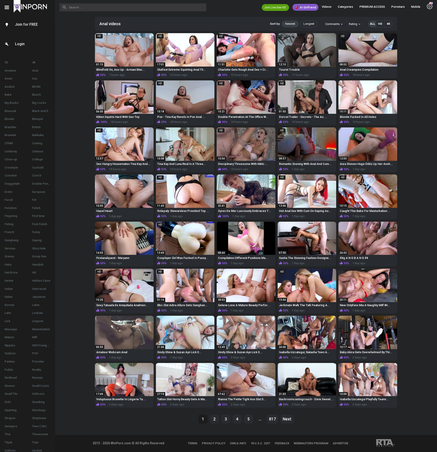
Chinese (37, 151)
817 (272, 419)
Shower (10, 385)
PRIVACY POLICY (214, 443)
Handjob (37, 264)
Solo (8, 402)
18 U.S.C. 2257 (260, 443)
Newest (290, 23)
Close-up (11, 159)
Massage (11, 329)
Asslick (10, 86)
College (37, 159)
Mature (9, 337)
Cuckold (37, 167)
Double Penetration (43, 183)
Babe (8, 94)
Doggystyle (12, 183)
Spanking (38, 402)
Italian (9, 296)
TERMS (192, 443)
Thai (7, 434)
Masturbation (41, 329)
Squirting (11, 410)
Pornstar (38, 361)
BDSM (36, 86)
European (38, 192)
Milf (34, 337)
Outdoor (10, 353)
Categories (345, 6)
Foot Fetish (39, 224)
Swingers (11, 426)
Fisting (9, 224)
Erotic (9, 192)
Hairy (8, 264)
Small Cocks (40, 385)
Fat (34, 199)
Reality (36, 369)
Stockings (39, 410)
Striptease (39, 418)
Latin (8, 313)
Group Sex (39, 256)
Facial (9, 199)
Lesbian (37, 313)
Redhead (11, 377)
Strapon (10, 418)
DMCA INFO (238, 443)
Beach (36, 94)
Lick (7, 321)
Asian (8, 78)
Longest (308, 23)
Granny (9, 256)
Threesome (40, 434)
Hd (34, 272)
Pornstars (398, 6)
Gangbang (11, 240)
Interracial (39, 289)
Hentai (9, 280)
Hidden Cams (41, 280)
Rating (353, 24)
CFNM (9, 143)
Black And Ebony (43, 111)
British (36, 127)
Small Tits (11, 393)
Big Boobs (11, 102)
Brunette (10, 135)
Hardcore (11, 272)
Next (287, 419)
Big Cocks (39, 102)
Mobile (415, 6)
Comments (332, 24)
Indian (9, 289)
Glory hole (39, 248)
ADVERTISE (340, 443)
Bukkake (38, 135)
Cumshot (11, 175)
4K (34, 62)
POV (35, 353)
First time (38, 216)
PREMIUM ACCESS (372, 6)
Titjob (8, 442)
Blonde (9, 119)
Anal (35, 70)
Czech (36, 175)
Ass (34, 78)
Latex (36, 305)
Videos (326, 6)
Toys (35, 442)
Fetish (36, 208)
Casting (37, 143)
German (10, 248)
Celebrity (11, 151)
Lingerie (37, 321)
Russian (37, 377)
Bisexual (10, 111)
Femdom (11, 208)
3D (6, 62)
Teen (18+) (39, 426)
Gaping (37, 240)
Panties (10, 361)
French (9, 232)
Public (9, 369)
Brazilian (10, 127)
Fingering (11, 216)
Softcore (38, 393)
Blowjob (37, 119)
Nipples (10, 345)
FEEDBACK (282, 443)
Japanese (39, 296)
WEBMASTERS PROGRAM (311, 443)
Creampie (11, 167)
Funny (36, 232)
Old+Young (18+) (43, 345)
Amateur (10, 70)
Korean (9, 305)
